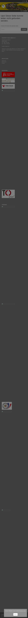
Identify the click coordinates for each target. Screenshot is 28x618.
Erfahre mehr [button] (23, 610)
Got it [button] (15, 614)
